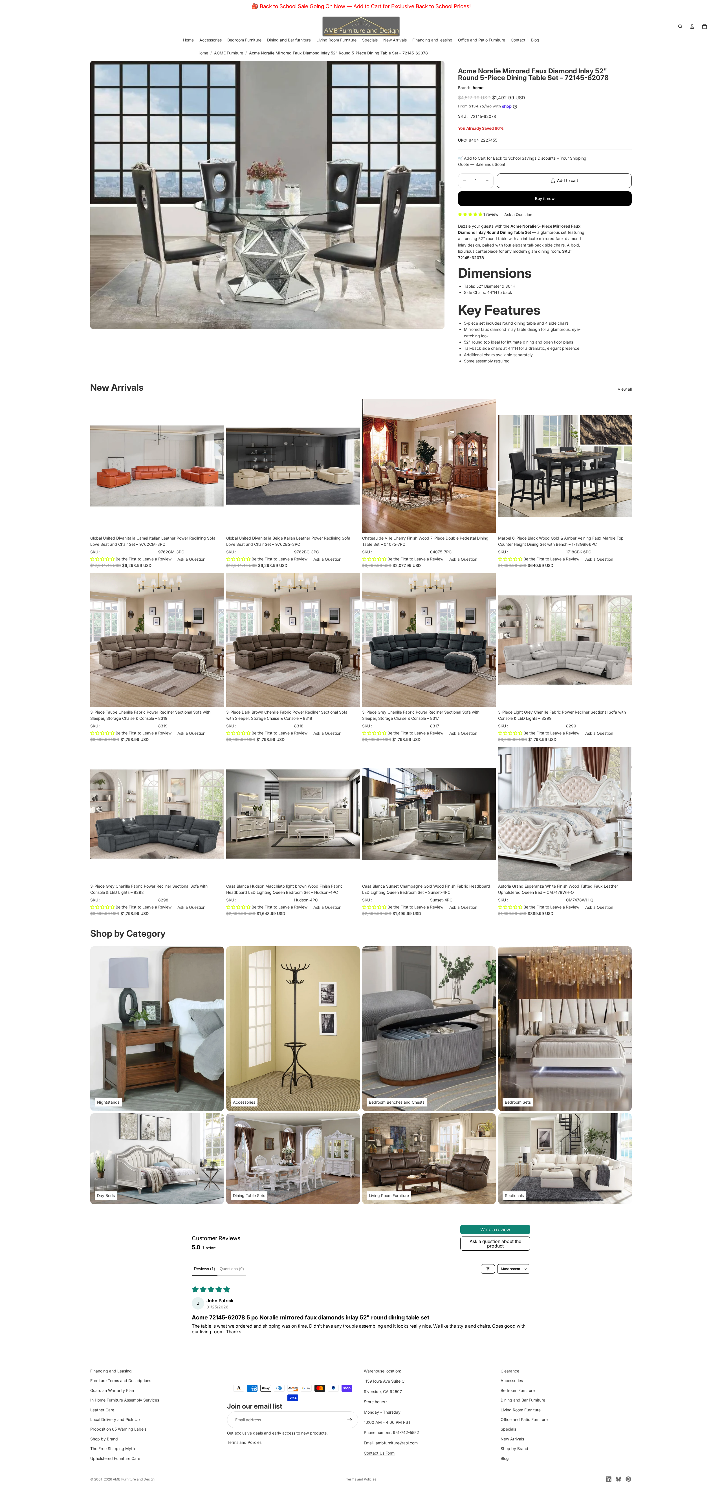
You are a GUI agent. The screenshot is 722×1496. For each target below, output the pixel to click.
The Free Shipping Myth (112, 1448)
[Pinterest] (628, 1479)
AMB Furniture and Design (134, 1479)
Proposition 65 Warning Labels (118, 1429)
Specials (508, 1429)
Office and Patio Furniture (524, 1419)
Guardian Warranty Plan (112, 1390)
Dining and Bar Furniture (523, 1400)
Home (202, 52)
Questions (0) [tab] (232, 1268)
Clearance (510, 1371)
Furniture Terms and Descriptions (120, 1380)
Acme (477, 87)
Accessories (512, 1380)
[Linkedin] (608, 1479)
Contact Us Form (379, 1453)
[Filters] (488, 1269)
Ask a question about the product (495, 1243)
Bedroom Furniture (518, 1390)
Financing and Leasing (111, 1371)
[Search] (680, 26)
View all (625, 389)
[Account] (692, 26)
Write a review (495, 1229)
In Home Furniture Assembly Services (124, 1400)
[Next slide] (487, 466)
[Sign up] (350, 1420)
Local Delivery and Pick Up (115, 1419)
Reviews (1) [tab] (204, 1268)
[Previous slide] (370, 466)
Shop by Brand (104, 1438)
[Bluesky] (618, 1479)
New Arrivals (512, 1438)
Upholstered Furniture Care (115, 1458)
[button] (470, 214)
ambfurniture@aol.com (397, 1442)
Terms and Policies (244, 1442)
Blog (505, 1458)
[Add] (215, 524)
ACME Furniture (228, 52)
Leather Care (102, 1409)
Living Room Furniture (521, 1409)
